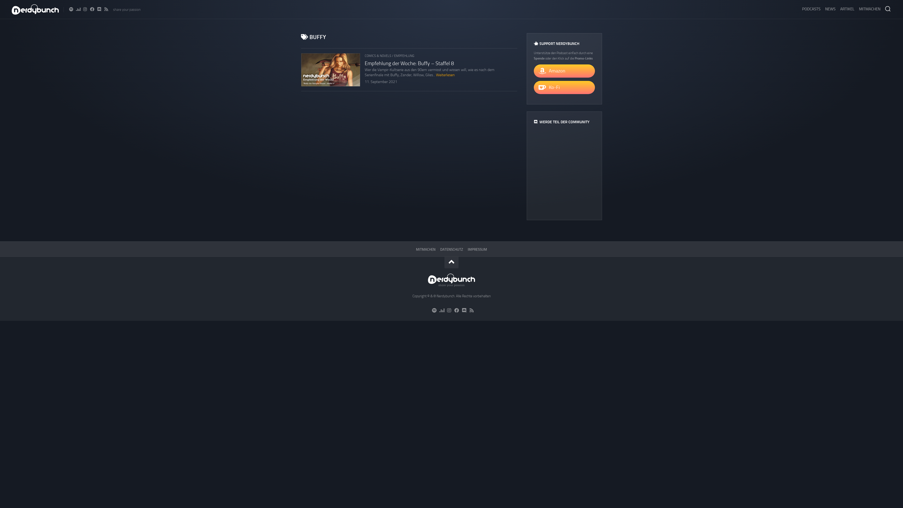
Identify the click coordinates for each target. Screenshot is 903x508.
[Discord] (99, 9)
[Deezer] (78, 9)
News (830, 9)
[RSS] (106, 9)
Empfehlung (404, 56)
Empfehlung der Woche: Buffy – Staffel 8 (409, 63)
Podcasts (811, 9)
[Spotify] (71, 9)
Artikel (847, 9)
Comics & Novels (378, 56)
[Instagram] (85, 9)
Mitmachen (869, 9)
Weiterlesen (445, 75)
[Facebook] (92, 9)
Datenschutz (451, 249)
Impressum (477, 249)
